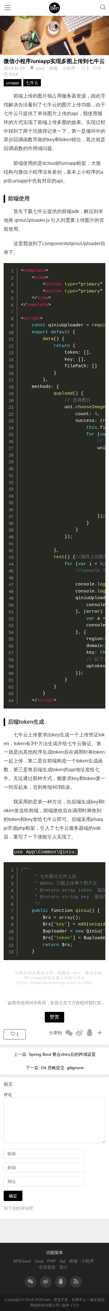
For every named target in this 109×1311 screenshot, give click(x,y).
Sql (62, 1261)
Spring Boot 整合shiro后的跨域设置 (62, 1054)
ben (77, 973)
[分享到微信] (69, 1032)
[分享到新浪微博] (79, 1032)
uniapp (12, 82)
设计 (63, 1267)
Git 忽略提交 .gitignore (62, 1067)
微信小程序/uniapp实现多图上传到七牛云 (54, 61)
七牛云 (32, 82)
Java (39, 68)
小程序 (68, 68)
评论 (8, 1094)
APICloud (22, 1261)
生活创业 (47, 1267)
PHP (51, 1261)
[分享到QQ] (89, 1032)
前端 (53, 68)
